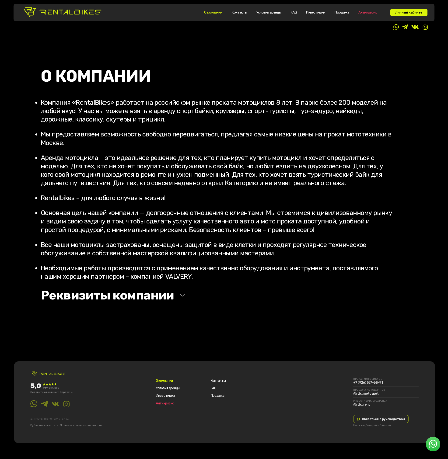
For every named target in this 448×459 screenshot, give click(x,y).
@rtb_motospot (365, 394)
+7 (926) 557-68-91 (368, 383)
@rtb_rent (361, 405)
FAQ (293, 12)
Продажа (341, 12)
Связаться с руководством (383, 419)
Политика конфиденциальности (81, 425)
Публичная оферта (42, 425)
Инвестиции (315, 12)
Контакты (239, 12)
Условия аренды (268, 12)
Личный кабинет (409, 12)
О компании (213, 12)
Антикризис (367, 12)
